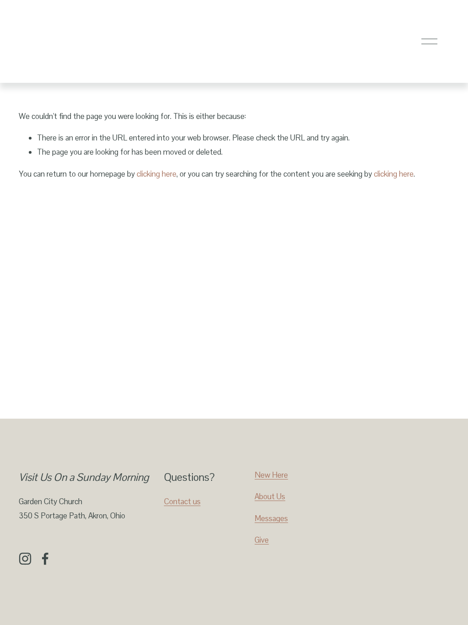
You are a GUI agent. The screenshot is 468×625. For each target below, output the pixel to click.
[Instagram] (25, 558)
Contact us (182, 501)
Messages (271, 518)
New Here (271, 475)
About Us (270, 496)
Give (262, 540)
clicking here (156, 174)
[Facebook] (45, 558)
